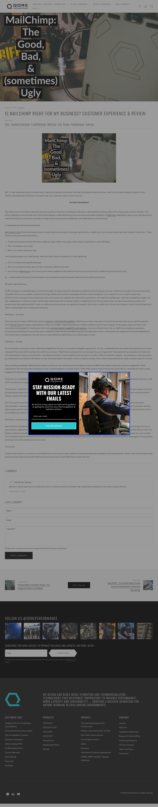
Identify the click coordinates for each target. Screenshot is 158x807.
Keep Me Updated (54, 425)
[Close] (126, 375)
